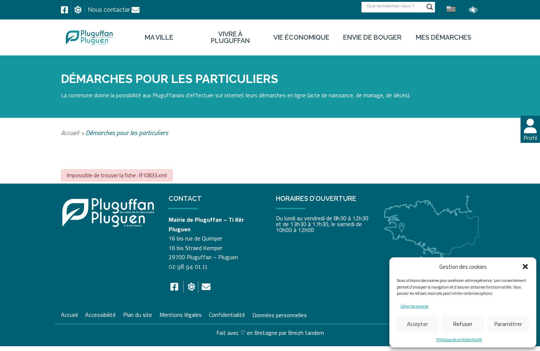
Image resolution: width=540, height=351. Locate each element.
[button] (525, 266)
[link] (64, 10)
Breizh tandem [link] (306, 332)
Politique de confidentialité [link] (459, 340)
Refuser (462, 324)
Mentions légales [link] (180, 314)
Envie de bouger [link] (372, 37)
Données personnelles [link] (279, 314)
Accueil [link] (70, 133)
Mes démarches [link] (443, 37)
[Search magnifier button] (430, 7)
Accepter (417, 324)
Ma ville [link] (159, 37)
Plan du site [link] (137, 314)
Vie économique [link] (301, 37)
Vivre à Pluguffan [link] (230, 37)
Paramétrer (508, 324)
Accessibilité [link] (100, 314)
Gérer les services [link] (414, 306)
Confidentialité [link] (227, 314)
